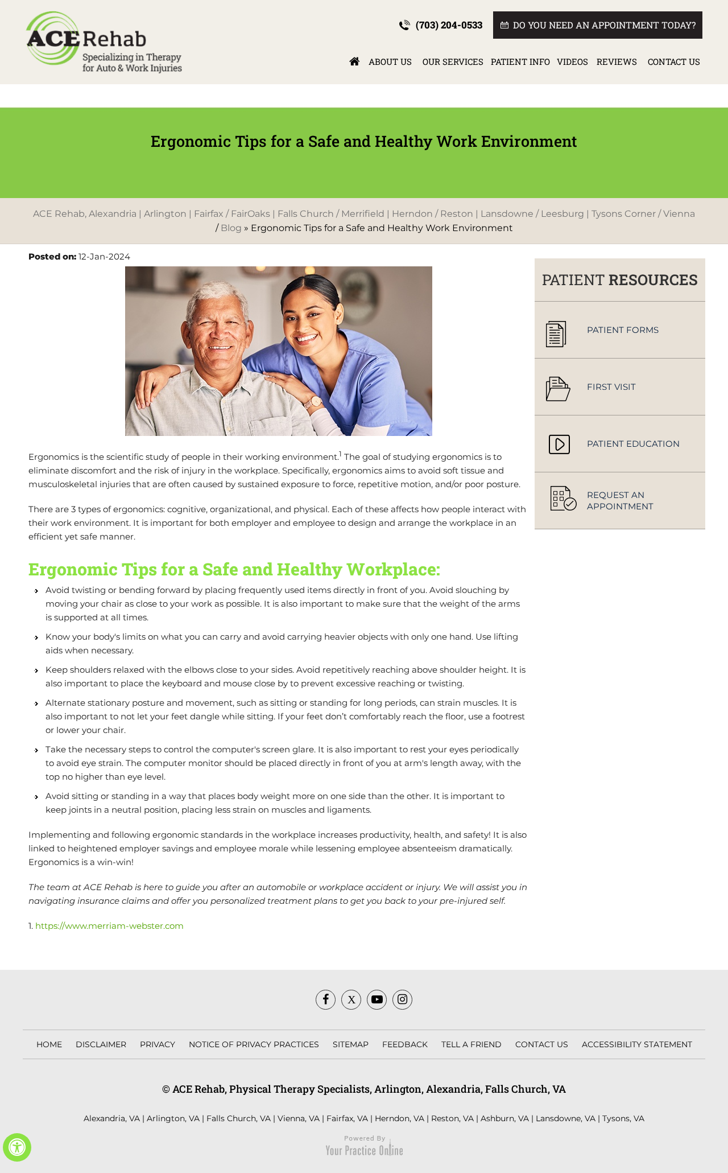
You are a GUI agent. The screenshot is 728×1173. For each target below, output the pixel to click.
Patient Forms (623, 329)
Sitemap (351, 1044)
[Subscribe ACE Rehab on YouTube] (376, 999)
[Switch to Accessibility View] (17, 1147)
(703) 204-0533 (449, 24)
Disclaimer (101, 1044)
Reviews (617, 61)
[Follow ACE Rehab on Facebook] (325, 999)
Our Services (453, 61)
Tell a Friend (471, 1044)
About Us (390, 61)
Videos (572, 61)
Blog (231, 228)
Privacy (157, 1044)
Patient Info (520, 61)
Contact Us (674, 61)
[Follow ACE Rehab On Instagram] (402, 999)
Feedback (405, 1044)
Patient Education (633, 443)
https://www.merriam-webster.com (109, 925)
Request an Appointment (620, 500)
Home (354, 61)
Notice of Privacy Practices (254, 1044)
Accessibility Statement (637, 1044)
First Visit (611, 386)
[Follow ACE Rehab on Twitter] (351, 999)
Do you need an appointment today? (604, 25)
